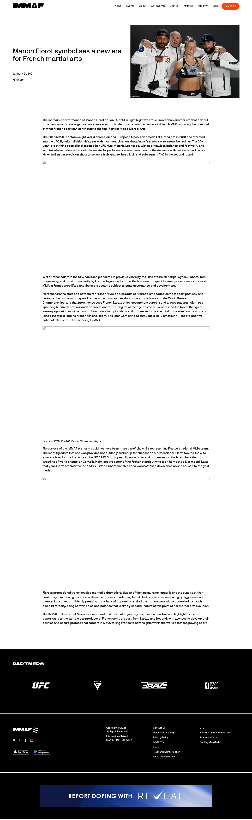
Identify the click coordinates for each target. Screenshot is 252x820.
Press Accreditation (164, 756)
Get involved (163, 6)
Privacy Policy (161, 737)
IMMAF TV (235, 6)
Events (135, 6)
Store (221, 6)
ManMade (214, 742)
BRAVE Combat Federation (215, 732)
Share (20, 79)
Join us (179, 6)
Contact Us (159, 728)
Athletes (193, 6)
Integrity (208, 6)
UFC (202, 728)
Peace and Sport (209, 737)
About (147, 6)
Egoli (156, 747)
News (123, 6)
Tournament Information (166, 752)
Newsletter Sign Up (164, 732)
